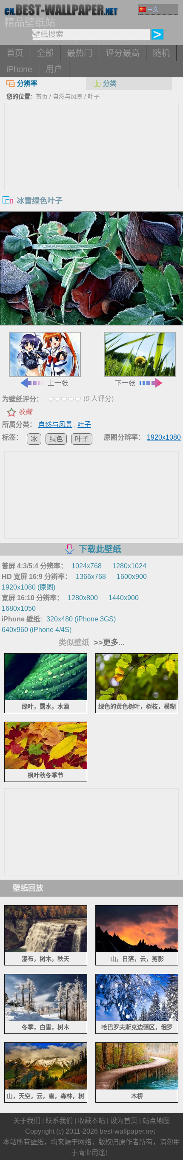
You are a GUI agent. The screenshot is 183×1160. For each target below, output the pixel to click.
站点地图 (156, 1120)
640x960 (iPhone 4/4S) (36, 629)
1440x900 (124, 597)
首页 (14, 53)
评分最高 (123, 53)
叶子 (94, 96)
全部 (45, 53)
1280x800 (83, 597)
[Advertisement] (92, 166)
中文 (152, 9)
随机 (161, 53)
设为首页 (123, 1120)
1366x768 (91, 576)
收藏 (25, 411)
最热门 (79, 53)
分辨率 (27, 83)
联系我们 (59, 1120)
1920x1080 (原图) (28, 587)
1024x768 (86, 566)
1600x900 (132, 576)
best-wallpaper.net (127, 1131)
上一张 (58, 382)
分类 (110, 83)
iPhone (19, 69)
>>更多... (108, 642)
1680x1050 (19, 608)
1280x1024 (129, 566)
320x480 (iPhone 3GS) (81, 619)
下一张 (125, 382)
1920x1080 (164, 437)
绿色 (56, 439)
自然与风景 (68, 96)
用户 (54, 69)
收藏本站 (91, 1120)
